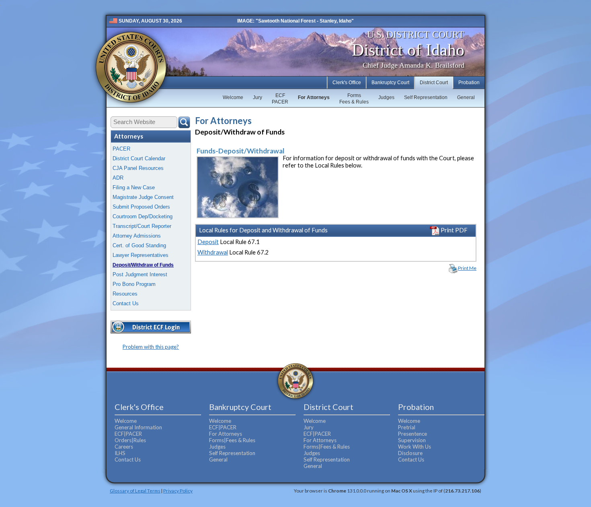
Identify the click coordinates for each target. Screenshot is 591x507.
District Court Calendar (139, 158)
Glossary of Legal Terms (135, 490)
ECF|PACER (128, 433)
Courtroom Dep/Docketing (142, 216)
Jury (257, 97)
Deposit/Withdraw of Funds (143, 265)
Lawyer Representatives (140, 255)
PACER (121, 149)
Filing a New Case (134, 187)
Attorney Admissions (137, 236)
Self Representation (425, 97)
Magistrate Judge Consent (143, 197)
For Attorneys (314, 97)
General (466, 97)
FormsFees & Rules (354, 99)
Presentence (412, 433)
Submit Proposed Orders (141, 207)
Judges (386, 97)
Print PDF (453, 230)
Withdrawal (212, 252)
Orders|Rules (130, 440)
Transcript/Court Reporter (142, 226)
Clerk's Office (346, 82)
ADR (118, 178)
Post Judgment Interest (140, 274)
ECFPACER (280, 99)
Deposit (208, 241)
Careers (124, 446)
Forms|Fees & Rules (232, 440)
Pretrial (406, 427)
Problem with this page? (151, 347)
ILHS (120, 453)
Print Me (467, 268)
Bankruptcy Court (390, 82)
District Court (434, 82)
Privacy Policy (178, 490)
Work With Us (414, 446)
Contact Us (126, 303)
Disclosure (410, 453)
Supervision (412, 440)
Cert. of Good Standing (139, 245)
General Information (138, 427)
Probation (469, 82)
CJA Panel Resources (138, 168)
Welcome (233, 97)
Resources (125, 294)
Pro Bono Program (134, 284)
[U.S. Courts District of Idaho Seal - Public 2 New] (131, 67)
